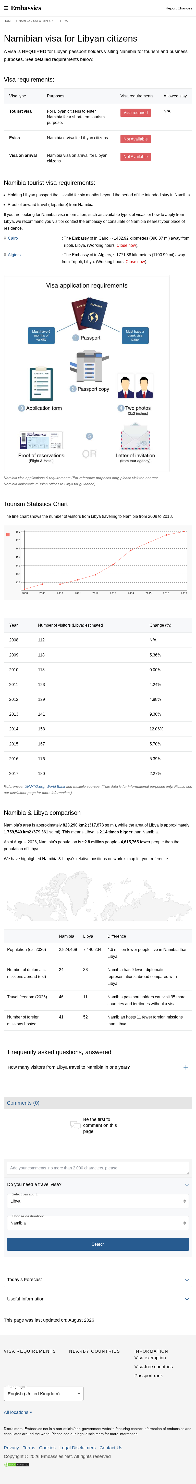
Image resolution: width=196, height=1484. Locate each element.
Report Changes (179, 8)
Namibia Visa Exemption (36, 20)
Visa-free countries (153, 1366)
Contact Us (111, 1448)
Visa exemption (150, 1357)
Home (8, 20)
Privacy (11, 1448)
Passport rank (148, 1375)
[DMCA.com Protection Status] (16, 1464)
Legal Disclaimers (77, 1448)
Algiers (14, 255)
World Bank (55, 786)
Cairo (13, 238)
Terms (29, 1448)
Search (98, 1244)
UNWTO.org (34, 786)
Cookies (47, 1448)
